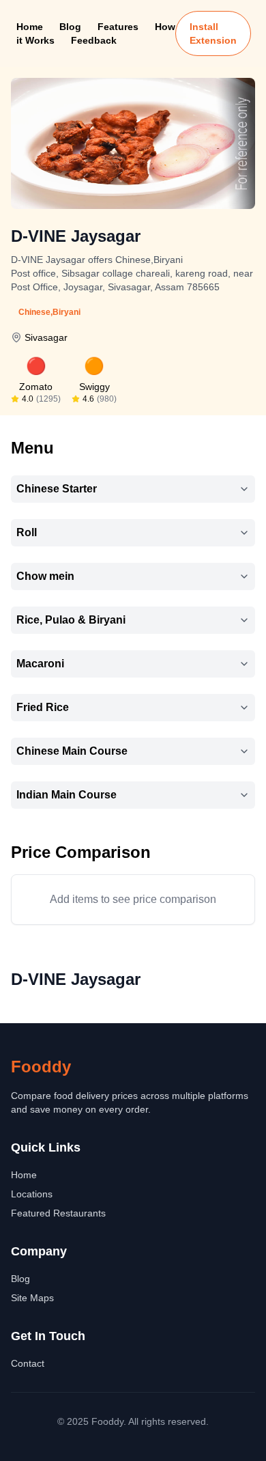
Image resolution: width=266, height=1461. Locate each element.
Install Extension (213, 33)
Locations (32, 1193)
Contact (27, 1363)
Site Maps (32, 1297)
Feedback (94, 40)
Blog (70, 26)
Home (29, 26)
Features (118, 26)
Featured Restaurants (58, 1213)
